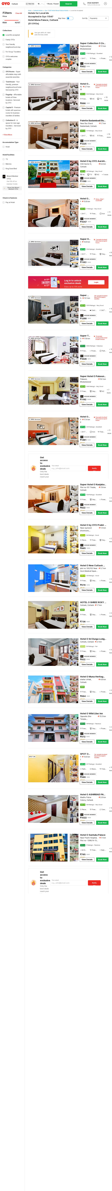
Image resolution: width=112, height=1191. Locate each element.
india (29, 10)
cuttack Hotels (38, 10)
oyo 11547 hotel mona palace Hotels (56, 10)
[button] (18, 13)
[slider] (4, 20)
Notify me (94, 469)
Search (68, 4)
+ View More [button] (7, 135)
